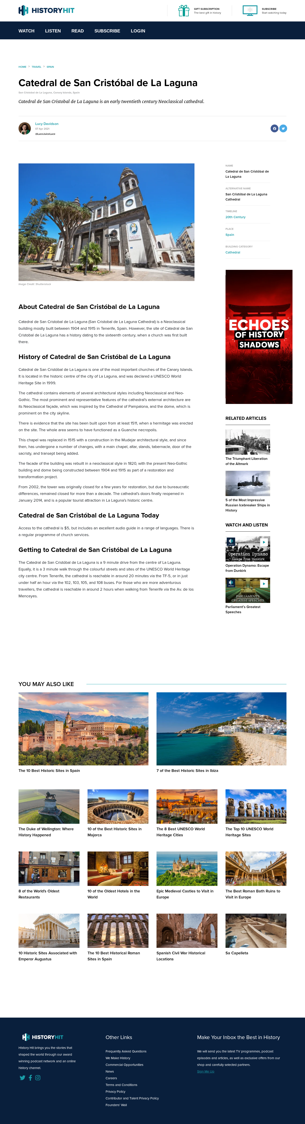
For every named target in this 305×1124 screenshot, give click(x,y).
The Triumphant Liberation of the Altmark (246, 461)
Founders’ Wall (116, 1105)
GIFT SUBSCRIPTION (206, 9)
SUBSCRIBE (269, 9)
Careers (111, 1078)
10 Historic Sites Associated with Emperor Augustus (48, 956)
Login (138, 30)
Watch (26, 30)
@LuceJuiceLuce (45, 134)
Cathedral (233, 252)
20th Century (236, 217)
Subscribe (107, 30)
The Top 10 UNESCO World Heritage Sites (249, 832)
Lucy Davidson (46, 123)
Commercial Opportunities (124, 1064)
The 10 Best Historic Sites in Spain (49, 770)
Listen (53, 30)
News (110, 1071)
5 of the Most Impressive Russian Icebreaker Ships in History (248, 505)
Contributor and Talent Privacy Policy (132, 1098)
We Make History (118, 1058)
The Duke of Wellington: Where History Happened (46, 832)
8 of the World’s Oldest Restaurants (39, 894)
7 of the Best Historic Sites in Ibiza (187, 770)
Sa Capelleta (237, 953)
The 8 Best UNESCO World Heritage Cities (181, 832)
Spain (230, 234)
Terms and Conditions (121, 1084)
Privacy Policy (115, 1091)
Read (77, 30)
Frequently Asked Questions (126, 1051)
